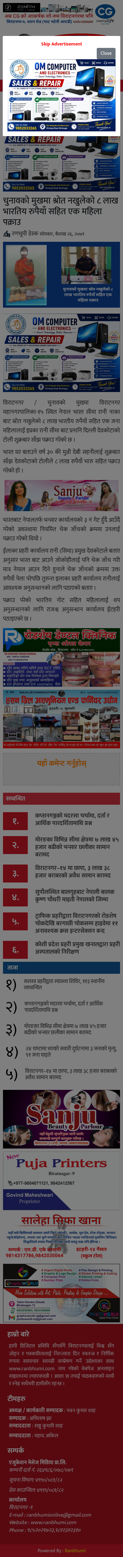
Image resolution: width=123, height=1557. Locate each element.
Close (106, 53)
